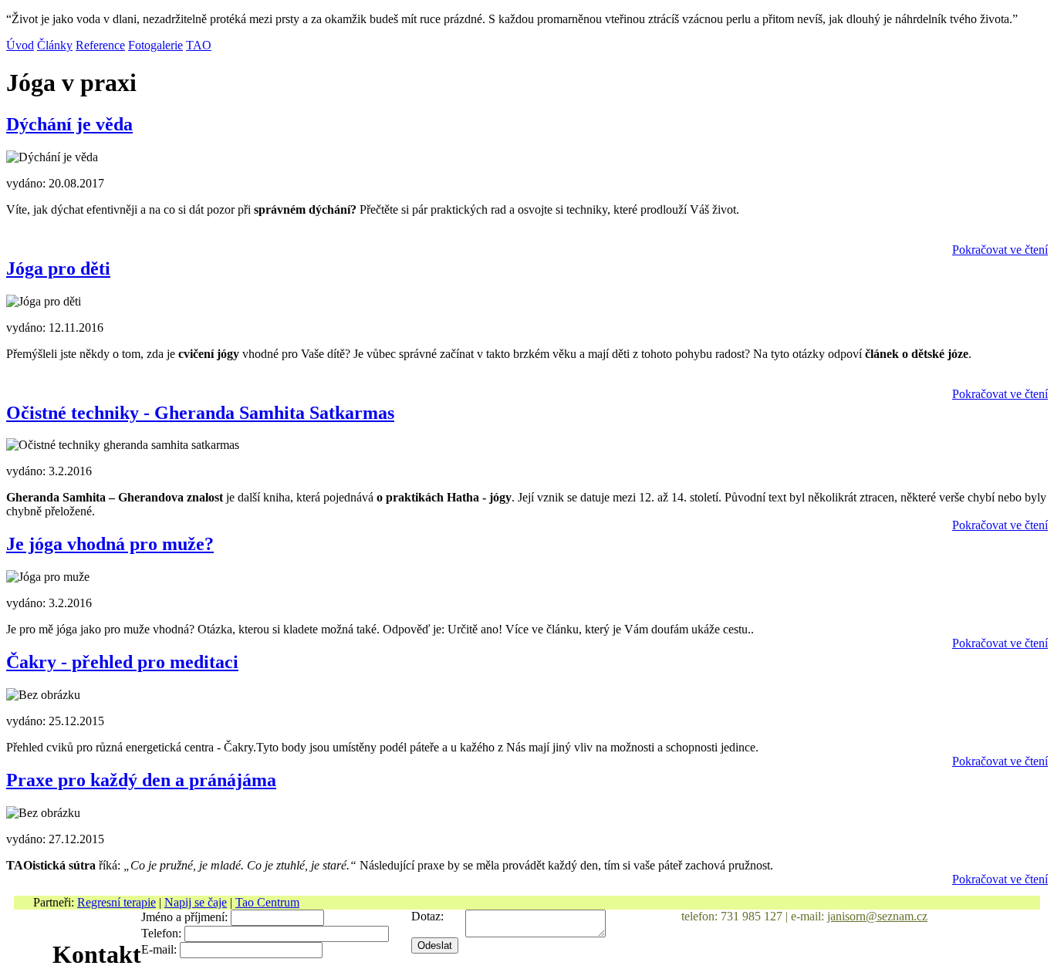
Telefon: (161, 933)
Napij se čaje (195, 902)
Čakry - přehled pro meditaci (122, 662)
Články (55, 45)
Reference (100, 45)
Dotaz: (427, 916)
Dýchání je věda (69, 124)
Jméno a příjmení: (184, 916)
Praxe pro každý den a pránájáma (141, 780)
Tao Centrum (267, 902)
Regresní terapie (116, 902)
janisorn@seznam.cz (877, 916)
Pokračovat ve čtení (1000, 249)
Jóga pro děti (58, 268)
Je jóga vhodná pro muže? (110, 544)
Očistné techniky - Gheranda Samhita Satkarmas (200, 413)
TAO (198, 45)
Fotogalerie (155, 45)
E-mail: (159, 949)
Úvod (20, 45)
